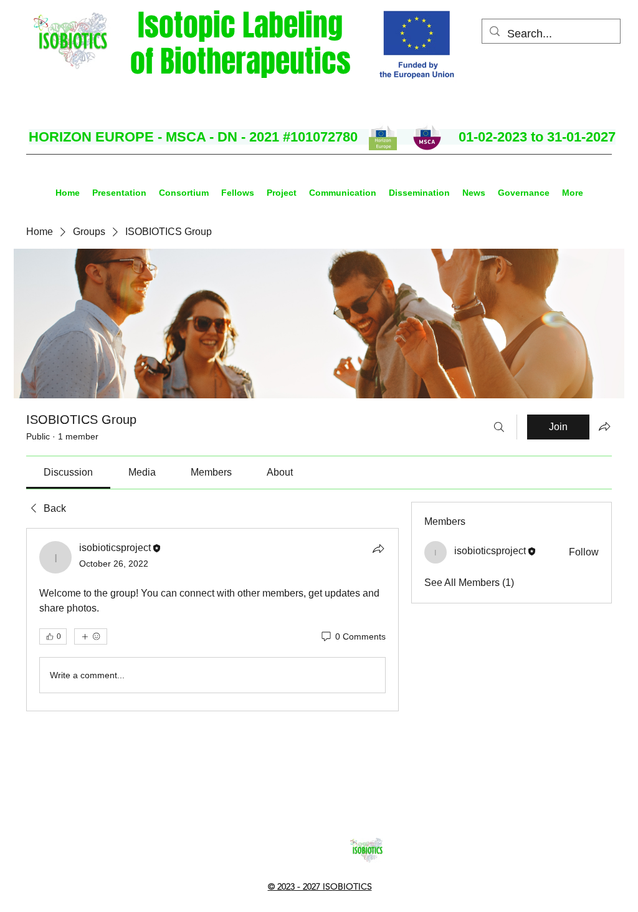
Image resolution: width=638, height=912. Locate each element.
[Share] (378, 548)
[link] (68, 472)
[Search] (499, 427)
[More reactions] (90, 636)
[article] (212, 619)
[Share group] (604, 426)
